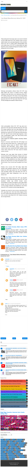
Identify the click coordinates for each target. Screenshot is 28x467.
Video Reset (22, 457)
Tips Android (3, 455)
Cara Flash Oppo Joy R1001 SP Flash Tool (10, 386)
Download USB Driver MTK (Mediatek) (9, 397)
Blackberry (20, 439)
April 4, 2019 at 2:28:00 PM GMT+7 (16, 259)
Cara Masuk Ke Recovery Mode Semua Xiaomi (16, 246)
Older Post (25, 338)
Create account (4, 441)
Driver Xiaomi (18, 441)
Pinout (17, 448)
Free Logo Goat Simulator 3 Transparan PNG (14, 355)
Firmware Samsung (4, 446)
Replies (7, 266)
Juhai (6, 303)
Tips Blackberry (12, 455)
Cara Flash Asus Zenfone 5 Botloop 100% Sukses (11, 381)
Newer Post (3, 338)
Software (18, 453)
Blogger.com (16, 464)
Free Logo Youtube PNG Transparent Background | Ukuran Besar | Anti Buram (16, 363)
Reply (6, 299)
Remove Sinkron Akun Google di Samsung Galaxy (12, 389)
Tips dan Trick (21, 455)
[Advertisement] (14, 29)
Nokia (2, 448)
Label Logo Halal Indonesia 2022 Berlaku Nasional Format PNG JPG (16, 370)
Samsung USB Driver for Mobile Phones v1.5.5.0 (11, 391)
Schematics (3, 453)
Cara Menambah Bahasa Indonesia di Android (11, 383)
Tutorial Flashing (12, 457)
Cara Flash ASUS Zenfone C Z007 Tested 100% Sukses (13, 399)
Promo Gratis (3, 450)
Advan (2, 439)
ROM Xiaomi (11, 450)
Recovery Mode (4, 20)
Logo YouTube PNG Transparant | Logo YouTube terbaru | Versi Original (16, 349)
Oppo (12, 448)
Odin (7, 448)
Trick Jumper (3, 457)
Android (7, 439)
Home (14, 338)
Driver (11, 441)
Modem (21, 446)
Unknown (7, 259)
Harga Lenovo (14, 446)
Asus (14, 439)
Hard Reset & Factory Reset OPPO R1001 (10, 406)
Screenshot (10, 453)
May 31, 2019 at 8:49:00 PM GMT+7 (14, 303)
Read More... (11, 234)
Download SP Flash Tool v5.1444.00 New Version (11, 394)
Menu (3, 8)
